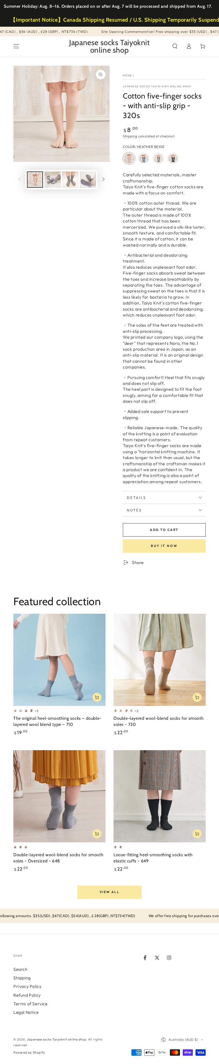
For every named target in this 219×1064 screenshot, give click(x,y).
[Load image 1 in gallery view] (35, 179)
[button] (175, 46)
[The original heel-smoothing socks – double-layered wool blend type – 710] (59, 660)
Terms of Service (30, 1003)
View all (109, 892)
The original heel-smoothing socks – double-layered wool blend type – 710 (57, 721)
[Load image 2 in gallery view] (53, 179)
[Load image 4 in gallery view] (88, 179)
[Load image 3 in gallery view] (70, 179)
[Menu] (16, 46)
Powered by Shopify (29, 1052)
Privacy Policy (27, 986)
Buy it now (164, 546)
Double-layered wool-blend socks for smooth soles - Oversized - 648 (58, 857)
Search (20, 969)
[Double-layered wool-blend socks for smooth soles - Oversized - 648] (59, 796)
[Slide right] (103, 180)
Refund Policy (27, 995)
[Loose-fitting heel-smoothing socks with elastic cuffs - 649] (160, 796)
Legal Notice (26, 1012)
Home (127, 75)
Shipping (130, 136)
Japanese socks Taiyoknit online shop (56, 1039)
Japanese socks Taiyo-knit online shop (157, 86)
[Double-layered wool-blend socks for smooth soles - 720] (160, 660)
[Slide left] (19, 180)
